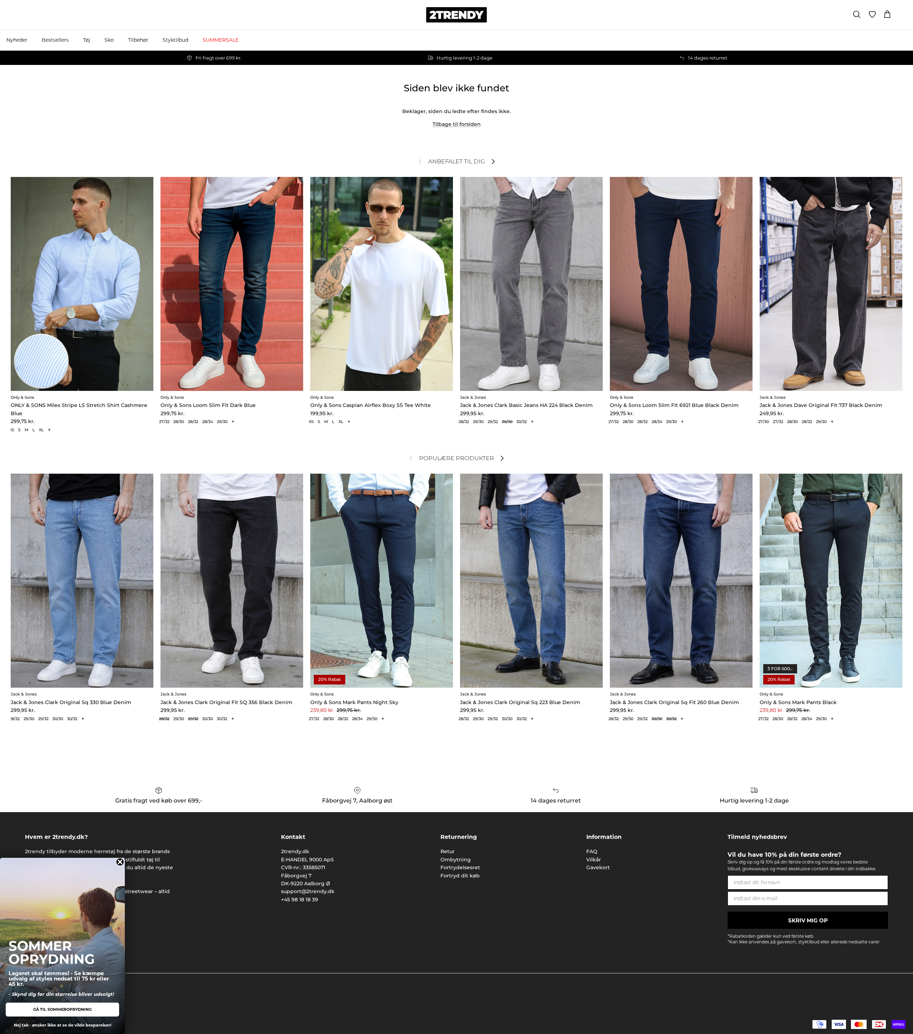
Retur (447, 851)
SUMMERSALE (221, 40)
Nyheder (16, 40)
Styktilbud (175, 40)
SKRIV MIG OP (808, 920)
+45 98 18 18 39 (299, 899)
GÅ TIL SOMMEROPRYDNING (62, 1009)
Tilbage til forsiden (457, 124)
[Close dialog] (120, 862)
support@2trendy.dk (308, 891)
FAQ (591, 851)
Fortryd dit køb (460, 875)
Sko (109, 40)
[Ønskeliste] (872, 14)
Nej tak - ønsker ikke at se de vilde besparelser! (62, 1025)
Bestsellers (55, 40)
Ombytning (455, 859)
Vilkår (593, 859)
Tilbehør (138, 40)
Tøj (86, 40)
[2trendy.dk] (456, 14)
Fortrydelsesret (460, 867)
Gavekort (598, 867)
